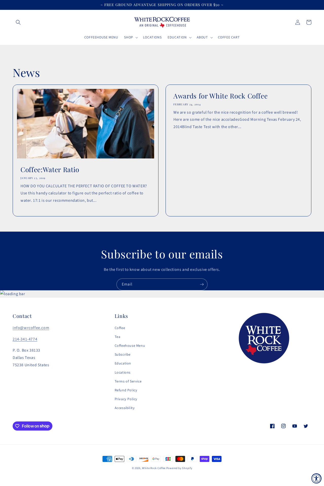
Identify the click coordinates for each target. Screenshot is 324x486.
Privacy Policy (126, 399)
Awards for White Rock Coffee (220, 96)
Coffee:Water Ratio (50, 169)
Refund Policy (126, 390)
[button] (18, 22)
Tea (117, 336)
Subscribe (123, 354)
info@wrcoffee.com (31, 328)
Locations (123, 372)
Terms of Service (128, 381)
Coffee (120, 328)
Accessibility (125, 408)
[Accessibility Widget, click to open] (316, 478)
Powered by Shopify (179, 468)
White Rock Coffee (154, 468)
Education (123, 363)
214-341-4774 (25, 339)
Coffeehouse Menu (130, 345)
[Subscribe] (201, 284)
